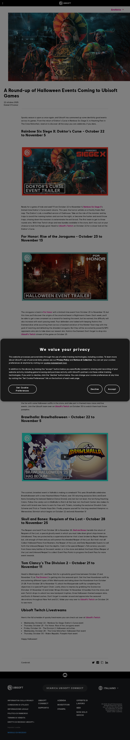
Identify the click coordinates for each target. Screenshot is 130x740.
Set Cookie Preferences (22, 389)
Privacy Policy (63, 360)
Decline (95, 389)
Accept (112, 389)
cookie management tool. (55, 363)
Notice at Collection (83, 360)
